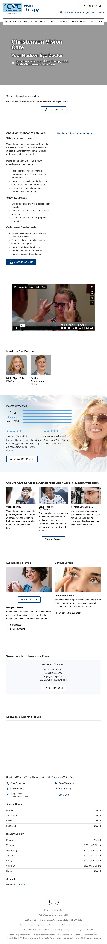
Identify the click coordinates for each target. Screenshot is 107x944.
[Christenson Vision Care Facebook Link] (49, 901)
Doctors (28, 22)
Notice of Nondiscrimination (44, 935)
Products (52, 22)
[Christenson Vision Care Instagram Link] (57, 901)
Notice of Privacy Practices (86, 935)
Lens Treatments (18, 629)
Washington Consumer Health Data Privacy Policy (40, 938)
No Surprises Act (65, 935)
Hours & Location (13, 22)
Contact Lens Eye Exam (70, 613)
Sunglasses (15, 625)
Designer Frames (14, 607)
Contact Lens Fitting (65, 595)
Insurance (40, 22)
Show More (64, 795)
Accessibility (25, 935)
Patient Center (79, 22)
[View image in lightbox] (75, 133)
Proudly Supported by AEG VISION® (78, 930)
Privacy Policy (11, 938)
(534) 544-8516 (20, 885)
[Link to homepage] (28, 8)
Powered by (37, 930)
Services (64, 22)
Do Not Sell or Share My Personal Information (82, 938)
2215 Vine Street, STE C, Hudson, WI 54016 (83, 12)
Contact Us (95, 22)
